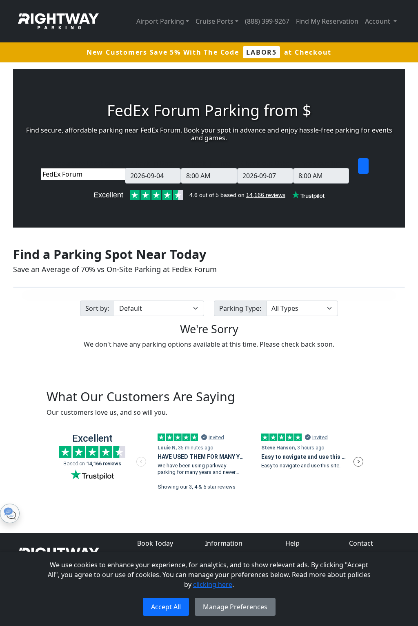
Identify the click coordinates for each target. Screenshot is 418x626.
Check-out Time (321, 163)
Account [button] (378, 21)
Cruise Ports (214, 21)
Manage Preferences (235, 606)
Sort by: (97, 308)
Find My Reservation (327, 21)
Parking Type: (240, 308)
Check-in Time (209, 163)
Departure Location (83, 163)
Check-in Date (152, 163)
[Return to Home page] (58, 21)
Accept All (166, 606)
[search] (363, 166)
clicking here (212, 584)
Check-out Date (265, 163)
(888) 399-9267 (267, 21)
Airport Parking (160, 21)
